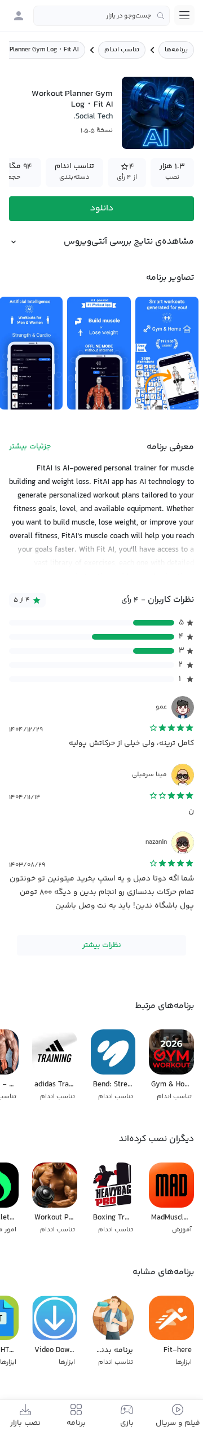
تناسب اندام (121, 50)
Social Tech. (93, 117)
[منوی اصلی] (184, 15)
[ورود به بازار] (18, 16)
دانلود (101, 208)
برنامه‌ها (176, 50)
